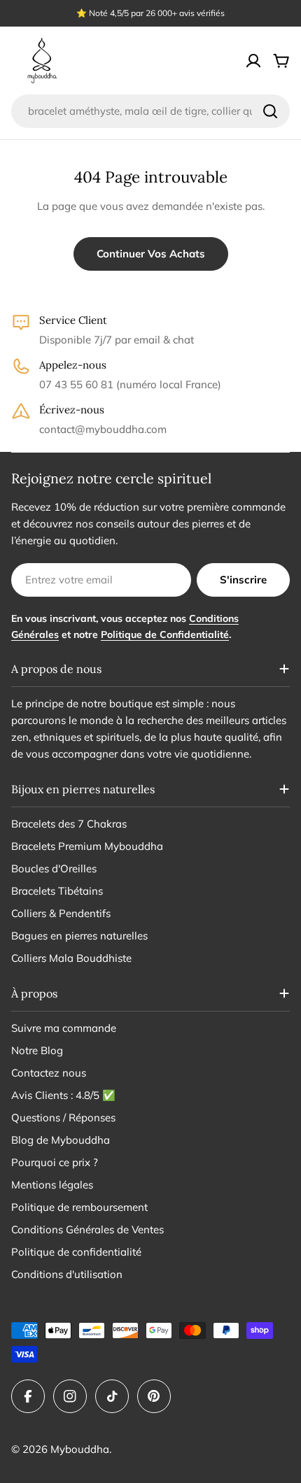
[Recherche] (270, 111)
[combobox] (150, 111)
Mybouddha (79, 1449)
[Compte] (253, 60)
